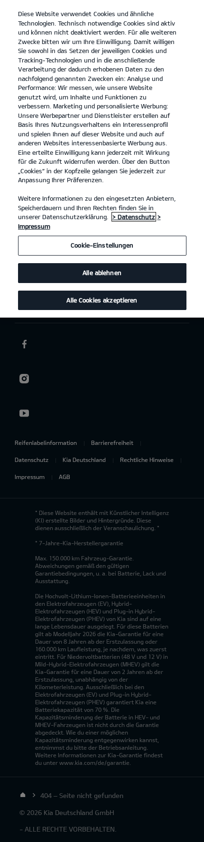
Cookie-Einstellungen (102, 245)
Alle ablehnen (102, 272)
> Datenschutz (133, 217)
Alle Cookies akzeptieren (101, 300)
